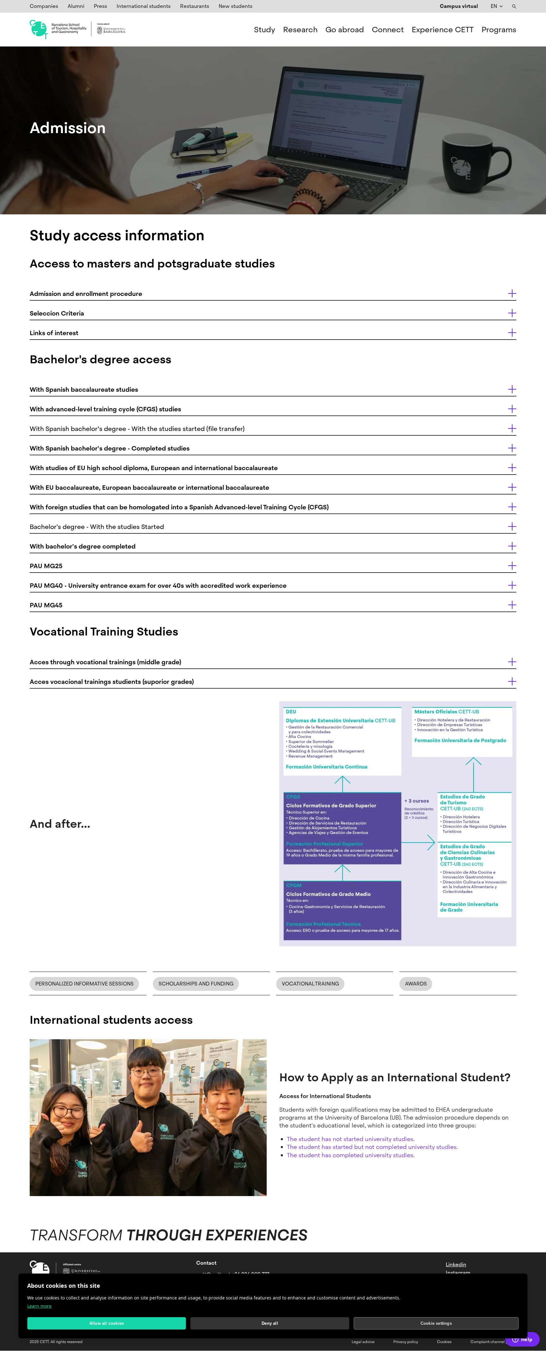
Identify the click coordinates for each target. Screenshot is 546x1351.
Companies (44, 6)
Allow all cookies (106, 1323)
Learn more (39, 1306)
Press (100, 6)
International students (144, 6)
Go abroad (344, 29)
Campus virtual (459, 6)
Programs (499, 29)
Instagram (458, 1272)
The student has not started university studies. (351, 1139)
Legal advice (363, 1341)
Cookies (444, 1341)
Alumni (76, 6)
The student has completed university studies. (351, 1155)
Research (300, 29)
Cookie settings (436, 1323)
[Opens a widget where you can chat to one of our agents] (522, 1340)
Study (264, 29)
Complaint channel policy (493, 1341)
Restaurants (194, 6)
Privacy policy (405, 1341)
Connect (388, 29)
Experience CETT (443, 29)
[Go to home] (77, 30)
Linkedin (456, 1264)
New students (235, 6)
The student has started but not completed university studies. (372, 1147)
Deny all (270, 1323)
